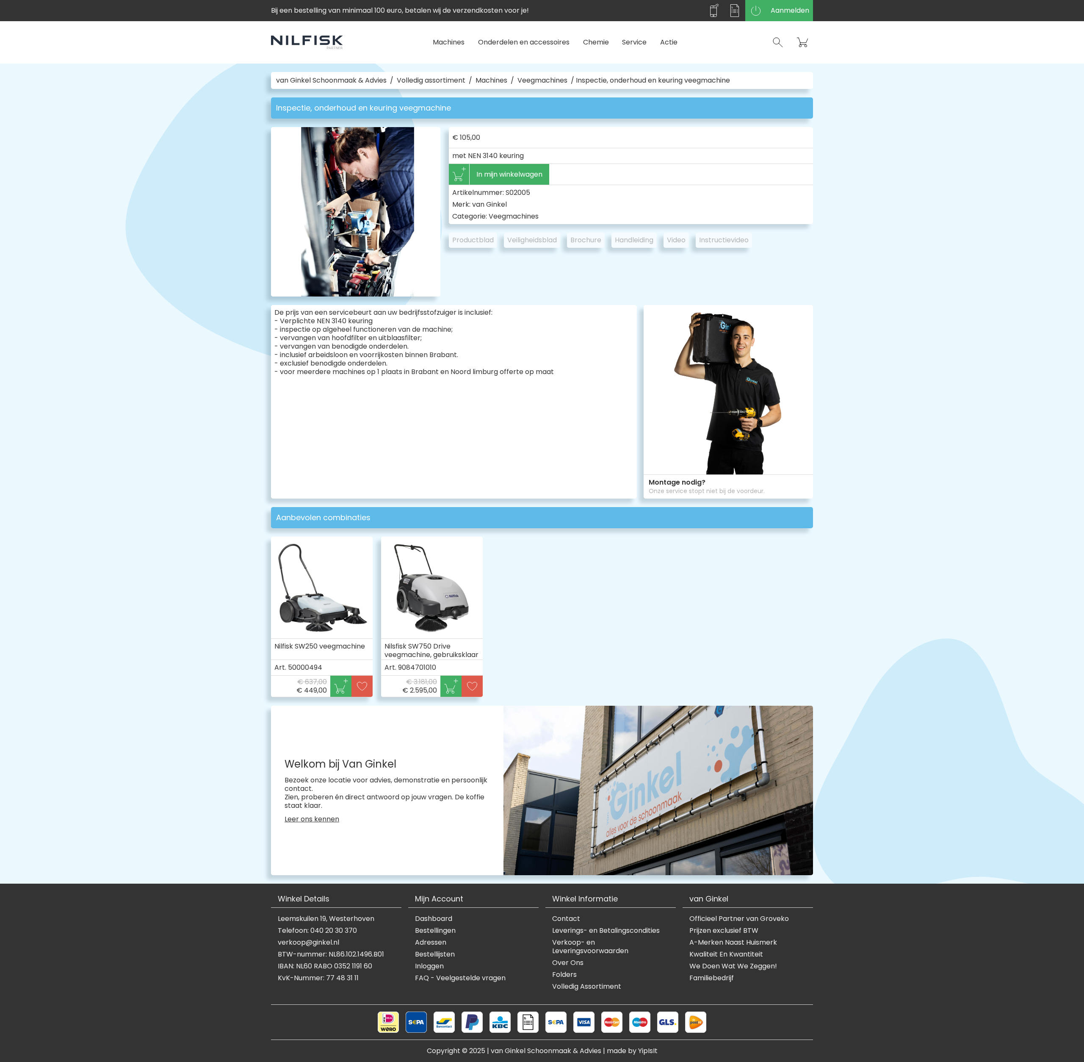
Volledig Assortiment (586, 986)
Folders (564, 974)
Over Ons (567, 963)
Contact (566, 919)
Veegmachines (542, 80)
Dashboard (433, 919)
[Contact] (713, 10)
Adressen (430, 942)
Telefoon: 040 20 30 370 (317, 930)
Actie (669, 42)
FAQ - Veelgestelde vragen (460, 978)
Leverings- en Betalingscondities (606, 930)
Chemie (596, 42)
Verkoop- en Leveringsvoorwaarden (590, 946)
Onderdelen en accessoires (524, 42)
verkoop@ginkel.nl (308, 942)
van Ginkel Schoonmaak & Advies (331, 80)
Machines (449, 42)
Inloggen (429, 966)
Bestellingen (435, 930)
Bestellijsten (435, 954)
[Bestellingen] (734, 10)
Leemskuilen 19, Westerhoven (326, 919)
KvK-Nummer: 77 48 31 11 (318, 978)
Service (634, 42)
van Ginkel (489, 204)
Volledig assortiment (431, 80)
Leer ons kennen (312, 819)
